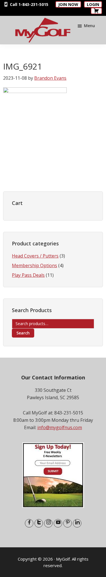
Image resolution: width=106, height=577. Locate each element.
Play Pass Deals (28, 275)
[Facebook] (29, 523)
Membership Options (34, 265)
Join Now (68, 4)
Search (23, 333)
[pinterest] (67, 523)
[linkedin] (77, 523)
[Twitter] (38, 523)
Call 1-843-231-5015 (28, 4)
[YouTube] (58, 523)
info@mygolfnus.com (59, 427)
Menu (89, 25)
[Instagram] (48, 523)
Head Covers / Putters (35, 256)
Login (93, 4)
